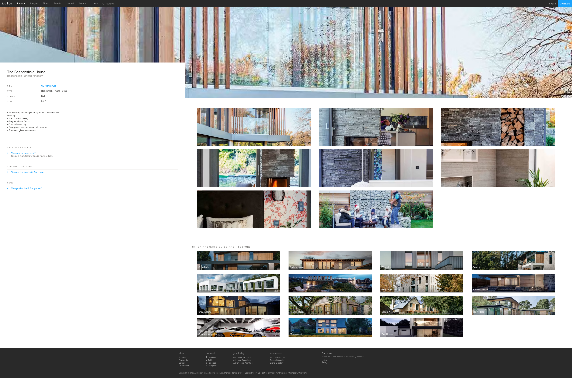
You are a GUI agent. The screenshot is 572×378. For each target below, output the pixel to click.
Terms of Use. (238, 372)
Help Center (184, 365)
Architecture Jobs (277, 357)
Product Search (276, 360)
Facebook (211, 357)
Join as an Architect (242, 357)
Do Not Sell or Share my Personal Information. (278, 372)
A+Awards (183, 360)
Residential (46, 90)
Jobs (95, 3)
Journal (70, 3)
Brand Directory (276, 362)
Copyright (302, 372)
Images (34, 3)
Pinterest (211, 362)
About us (182, 357)
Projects (21, 3)
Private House (60, 90)
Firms (46, 3)
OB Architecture (48, 85)
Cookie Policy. (251, 372)
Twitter (210, 360)
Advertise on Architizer (243, 362)
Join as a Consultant (242, 360)
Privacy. (227, 372)
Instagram (212, 365)
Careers (182, 362)
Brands (57, 3)
